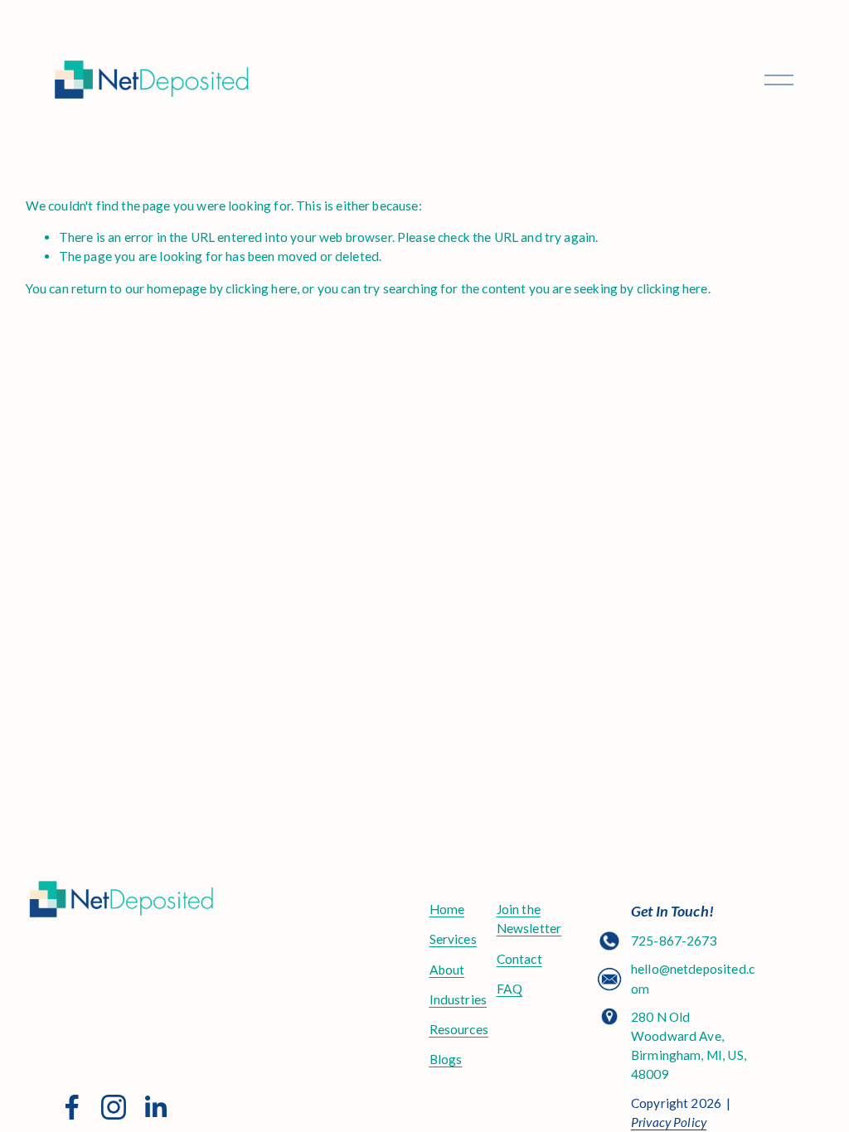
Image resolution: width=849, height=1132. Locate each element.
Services (453, 938)
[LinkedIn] (155, 1107)
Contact (519, 958)
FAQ (509, 988)
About (447, 969)
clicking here (261, 288)
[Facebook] (72, 1107)
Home (447, 909)
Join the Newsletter (529, 919)
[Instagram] (113, 1107)
